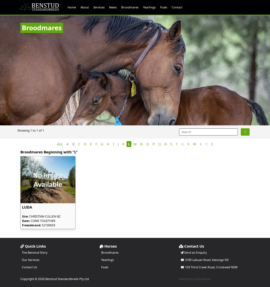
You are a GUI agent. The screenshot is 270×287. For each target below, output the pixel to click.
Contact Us (29, 267)
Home (72, 7)
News (113, 7)
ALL (60, 144)
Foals (163, 7)
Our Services (30, 260)
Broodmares (130, 7)
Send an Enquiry (195, 253)
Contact (177, 7)
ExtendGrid (203, 279)
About (84, 7)
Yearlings (149, 7)
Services (99, 7)
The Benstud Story (34, 253)
